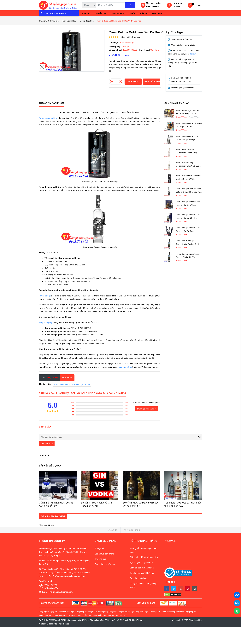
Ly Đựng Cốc (82, 615)
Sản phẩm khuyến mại (105, 564)
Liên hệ (143, 13)
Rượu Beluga (45, 296)
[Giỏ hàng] (190, 5)
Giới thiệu (157, 13)
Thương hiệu (117, 13)
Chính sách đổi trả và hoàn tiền (144, 557)
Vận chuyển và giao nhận (141, 562)
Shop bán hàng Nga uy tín (69, 612)
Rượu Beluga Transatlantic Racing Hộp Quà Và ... (188, 203)
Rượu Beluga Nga (86, 21)
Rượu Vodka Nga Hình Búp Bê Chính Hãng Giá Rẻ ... (188, 112)
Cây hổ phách (155, 612)
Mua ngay (133, 81)
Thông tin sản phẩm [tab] (51, 103)
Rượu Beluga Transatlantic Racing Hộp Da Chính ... (188, 216)
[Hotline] (237, 611)
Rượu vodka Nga (69, 21)
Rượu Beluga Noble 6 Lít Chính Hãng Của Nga (187, 138)
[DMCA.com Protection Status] (183, 594)
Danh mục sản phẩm (54, 13)
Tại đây (193, 54)
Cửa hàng (85, 13)
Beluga (126, 46)
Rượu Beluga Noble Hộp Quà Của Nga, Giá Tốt (189, 125)
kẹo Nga (72, 615)
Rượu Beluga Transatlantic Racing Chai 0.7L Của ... (188, 255)
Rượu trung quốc (95, 615)
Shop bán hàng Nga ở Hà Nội (91, 612)
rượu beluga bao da (81, 384)
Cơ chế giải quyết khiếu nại (142, 573)
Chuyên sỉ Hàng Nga (126, 612)
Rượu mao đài (108, 615)
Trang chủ (43, 21)
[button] (78, 530)
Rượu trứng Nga (142, 612)
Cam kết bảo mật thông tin (142, 568)
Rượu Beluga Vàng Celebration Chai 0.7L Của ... (189, 164)
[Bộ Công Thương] (178, 572)
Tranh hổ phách (168, 612)
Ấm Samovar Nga (182, 612)
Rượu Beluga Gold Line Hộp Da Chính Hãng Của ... (188, 177)
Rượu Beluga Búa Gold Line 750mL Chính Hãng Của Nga (189, 190)
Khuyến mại (100, 13)
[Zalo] (237, 603)
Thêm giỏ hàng (152, 81)
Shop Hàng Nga (46, 322)
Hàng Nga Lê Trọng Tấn (48, 612)
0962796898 (152, 6)
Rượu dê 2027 (121, 615)
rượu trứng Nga (125, 367)
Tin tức (132, 13)
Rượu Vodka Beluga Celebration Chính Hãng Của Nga (189, 151)
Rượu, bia (54, 21)
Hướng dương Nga (60, 615)
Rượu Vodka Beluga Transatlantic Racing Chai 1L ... (188, 243)
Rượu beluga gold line (49, 118)
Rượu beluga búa (62, 384)
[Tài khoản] (169, 5)
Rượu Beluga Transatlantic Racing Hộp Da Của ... (188, 229)
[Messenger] (237, 595)
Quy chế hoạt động (138, 578)
